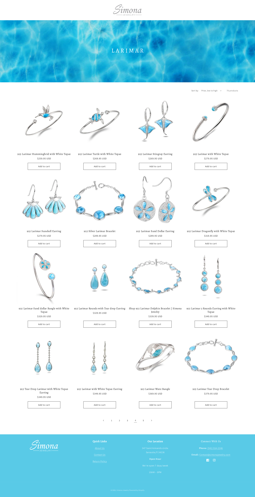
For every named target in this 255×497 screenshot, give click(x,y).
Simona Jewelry (123, 490)
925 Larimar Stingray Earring (155, 154)
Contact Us (100, 454)
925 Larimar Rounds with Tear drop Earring (99, 308)
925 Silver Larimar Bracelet (99, 231)
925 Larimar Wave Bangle (155, 389)
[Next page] (151, 420)
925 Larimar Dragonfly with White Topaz (211, 231)
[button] (20, 10)
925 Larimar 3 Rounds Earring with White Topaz (211, 310)
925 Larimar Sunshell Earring (44, 231)
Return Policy (100, 461)
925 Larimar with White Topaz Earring (99, 389)
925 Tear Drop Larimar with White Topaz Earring (44, 390)
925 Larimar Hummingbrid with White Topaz (44, 154)
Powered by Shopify (136, 490)
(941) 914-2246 (215, 448)
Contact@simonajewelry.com (214, 454)
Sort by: (194, 90)
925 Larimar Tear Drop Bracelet (211, 389)
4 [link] (135, 420)
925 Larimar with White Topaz (211, 154)
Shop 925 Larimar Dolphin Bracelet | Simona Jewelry (155, 310)
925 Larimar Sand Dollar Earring (155, 231)
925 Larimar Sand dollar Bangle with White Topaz (44, 310)
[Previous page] (103, 420)
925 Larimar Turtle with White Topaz (99, 154)
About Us (100, 448)
